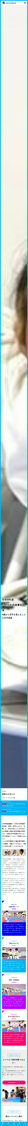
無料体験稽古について (14, 1082)
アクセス (8, 1124)
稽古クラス (19, 1124)
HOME (2, 1124)
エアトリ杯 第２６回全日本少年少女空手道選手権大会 (13, 803)
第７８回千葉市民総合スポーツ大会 (14, 810)
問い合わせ (25, 1124)
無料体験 (14, 1124)
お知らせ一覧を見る (7, 797)
